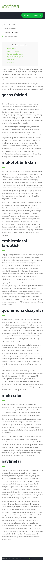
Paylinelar (10, 62)
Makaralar (10, 59)
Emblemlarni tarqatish (15, 54)
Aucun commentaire (10, 36)
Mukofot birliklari (13, 51)
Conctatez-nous (34, 15)
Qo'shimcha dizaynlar (15, 57)
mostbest (11, 174)
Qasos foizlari (12, 49)
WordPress (28, 558)
